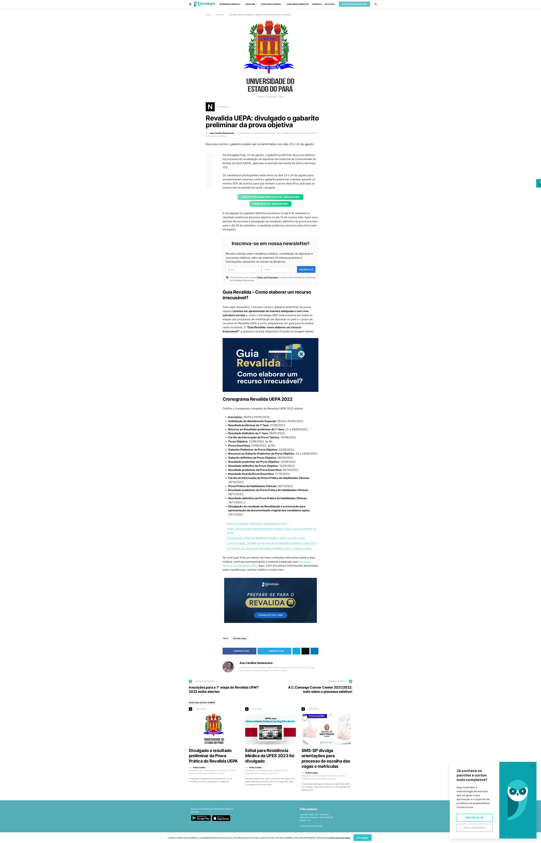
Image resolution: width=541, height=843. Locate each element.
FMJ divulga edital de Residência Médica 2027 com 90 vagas (266, 538)
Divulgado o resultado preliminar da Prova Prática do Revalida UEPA (213, 756)
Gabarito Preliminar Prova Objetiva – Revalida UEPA (270, 197)
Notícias (220, 14)
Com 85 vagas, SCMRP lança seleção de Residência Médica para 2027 (272, 543)
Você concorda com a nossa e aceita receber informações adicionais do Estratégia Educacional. (272, 279)
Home (208, 14)
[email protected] (314, 826)
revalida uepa (239, 638)
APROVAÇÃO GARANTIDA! (354, 4)
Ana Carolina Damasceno (222, 133)
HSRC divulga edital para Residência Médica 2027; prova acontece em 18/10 (272, 531)
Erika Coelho (199, 767)
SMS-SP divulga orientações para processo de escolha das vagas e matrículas (325, 758)
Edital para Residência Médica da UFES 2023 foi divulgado (269, 756)
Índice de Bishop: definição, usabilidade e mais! (257, 523)
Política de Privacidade (267, 277)
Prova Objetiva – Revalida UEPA (270, 204)
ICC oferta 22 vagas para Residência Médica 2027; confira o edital (269, 548)
